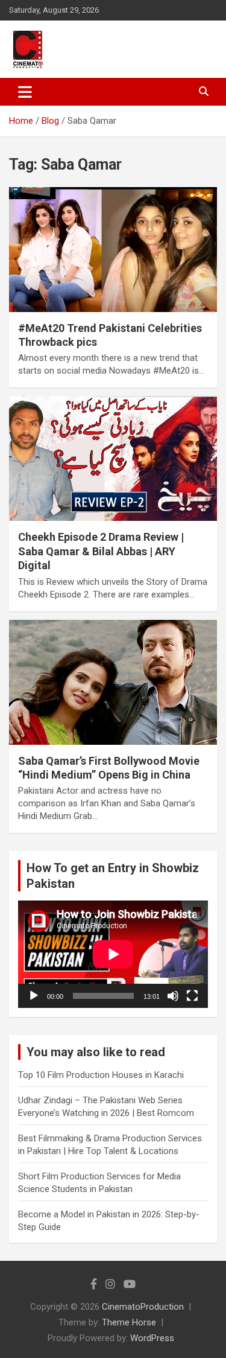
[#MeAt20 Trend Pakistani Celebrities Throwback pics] (113, 249)
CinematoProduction (143, 1306)
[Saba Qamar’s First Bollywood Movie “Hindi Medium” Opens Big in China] (113, 682)
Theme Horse (129, 1322)
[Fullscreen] (192, 996)
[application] (113, 954)
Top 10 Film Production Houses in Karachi (101, 1075)
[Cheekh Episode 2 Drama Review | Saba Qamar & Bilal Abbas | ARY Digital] (113, 458)
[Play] (34, 996)
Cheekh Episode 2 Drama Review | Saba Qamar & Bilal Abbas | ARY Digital (101, 551)
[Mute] (173, 996)
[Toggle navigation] (25, 92)
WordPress (152, 1338)
